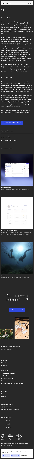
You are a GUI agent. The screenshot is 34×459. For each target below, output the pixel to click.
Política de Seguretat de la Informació (12, 383)
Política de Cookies (7, 378)
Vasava (26, 443)
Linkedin (3, 397)
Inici (2, 7)
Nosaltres (4, 365)
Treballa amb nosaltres (8, 373)
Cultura (3, 368)
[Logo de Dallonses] (14, 3)
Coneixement (9, 7)
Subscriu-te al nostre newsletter (10, 347)
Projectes (4, 360)
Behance (4, 394)
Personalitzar (24, 455)
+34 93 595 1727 (6, 407)
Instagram (4, 391)
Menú (29, 3)
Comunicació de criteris (8, 381)
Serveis (3, 363)
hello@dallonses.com (7, 404)
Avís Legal (4, 376)
